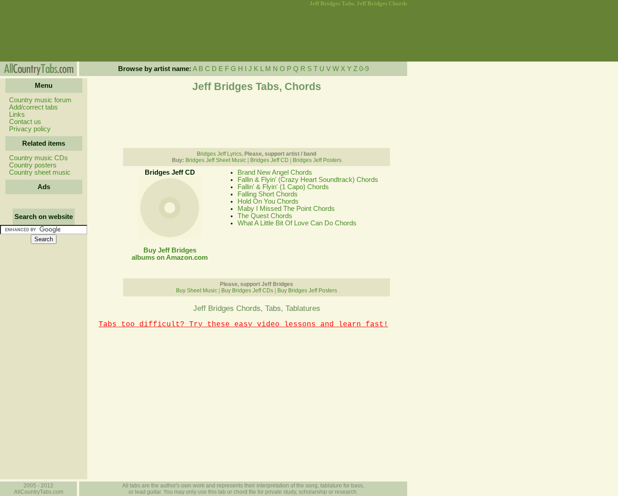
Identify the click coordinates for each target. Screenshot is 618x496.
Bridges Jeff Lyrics (219, 154)
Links (17, 114)
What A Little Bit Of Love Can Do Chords (297, 223)
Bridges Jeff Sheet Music (215, 160)
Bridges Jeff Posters (317, 160)
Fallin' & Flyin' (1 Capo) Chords (283, 187)
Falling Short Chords (268, 194)
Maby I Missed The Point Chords (286, 208)
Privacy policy (30, 129)
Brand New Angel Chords (275, 172)
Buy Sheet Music (196, 290)
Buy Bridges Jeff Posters (307, 290)
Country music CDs (38, 158)
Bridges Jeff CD (269, 160)
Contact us (25, 121)
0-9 (364, 68)
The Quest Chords (265, 215)
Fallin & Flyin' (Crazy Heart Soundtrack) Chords (308, 179)
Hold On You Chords (268, 201)
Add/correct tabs (33, 107)
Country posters (33, 165)
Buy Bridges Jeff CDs (247, 290)
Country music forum (40, 100)
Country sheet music (40, 172)
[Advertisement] (43, 34)
